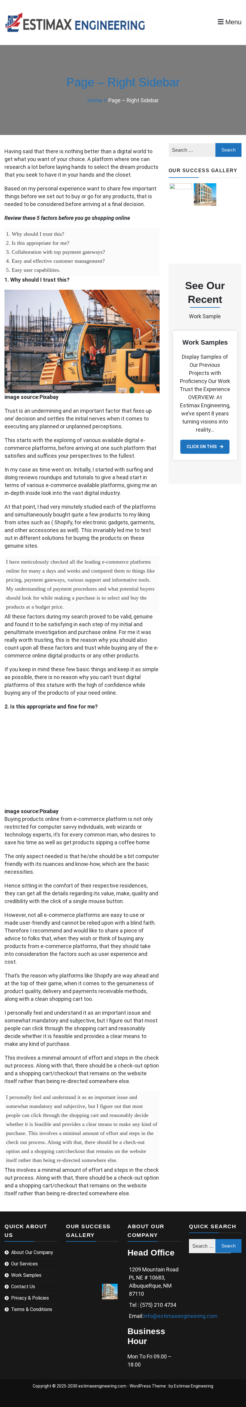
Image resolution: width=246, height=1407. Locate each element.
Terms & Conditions (31, 1309)
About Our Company (32, 1252)
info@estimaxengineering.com (180, 1316)
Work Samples (205, 342)
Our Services (24, 1264)
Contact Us (23, 1286)
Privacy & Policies (30, 1298)
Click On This (202, 446)
